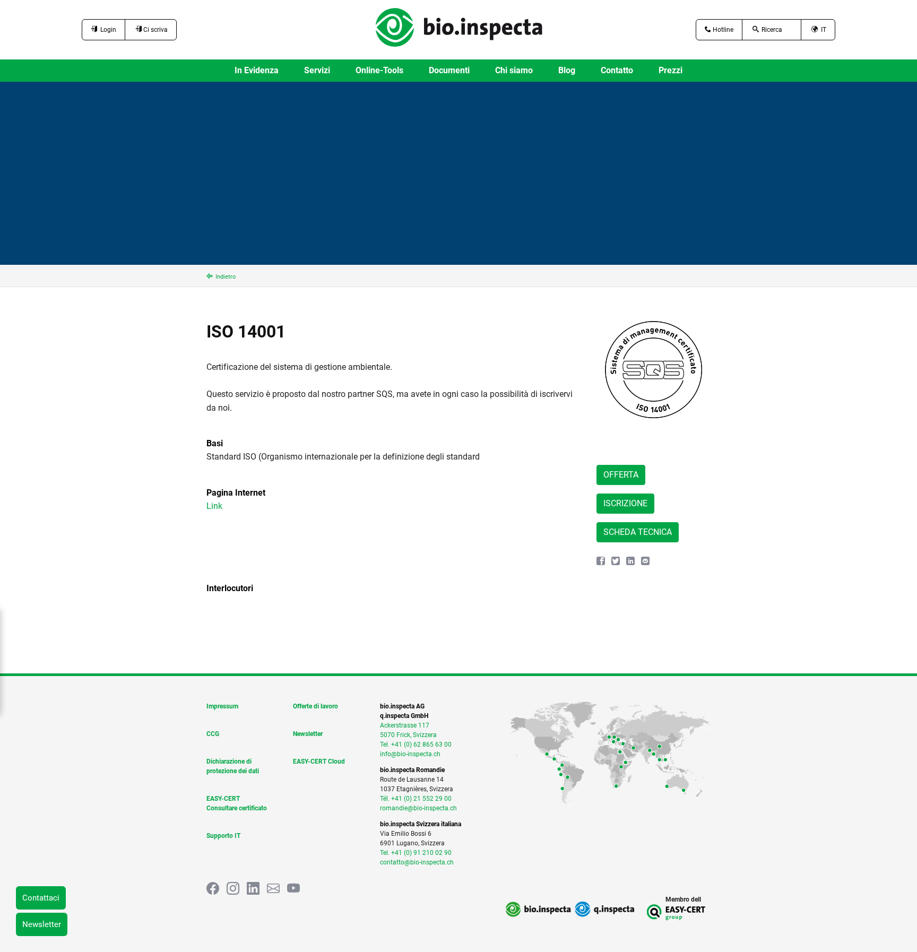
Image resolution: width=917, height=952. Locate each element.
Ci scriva (155, 29)
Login (106, 29)
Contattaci (40, 898)
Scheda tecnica (637, 532)
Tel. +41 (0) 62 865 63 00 (416, 744)
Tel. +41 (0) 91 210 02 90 (416, 852)
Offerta (620, 475)
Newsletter (41, 924)
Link (214, 506)
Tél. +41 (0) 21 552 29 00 (416, 798)
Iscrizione (625, 503)
